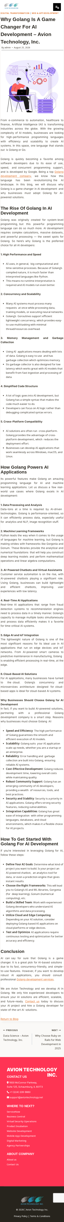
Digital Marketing (16, 1140)
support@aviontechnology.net (26, 1097)
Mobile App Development (21, 1135)
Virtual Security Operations (22, 1121)
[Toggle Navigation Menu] (57, 10)
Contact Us (13, 1164)
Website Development (19, 1131)
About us (11, 1159)
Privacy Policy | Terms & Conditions (32, 1216)
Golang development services (35, 979)
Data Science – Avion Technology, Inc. (16, 1035)
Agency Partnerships (18, 1145)
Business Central (16, 1116)
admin (8, 47)
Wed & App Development (45, 13)
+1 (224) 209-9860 (20, 1092)
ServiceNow (13, 1111)
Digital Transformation (15, 13)
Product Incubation (17, 1126)
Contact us (32, 1001)
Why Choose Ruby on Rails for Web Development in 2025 (48, 1039)
